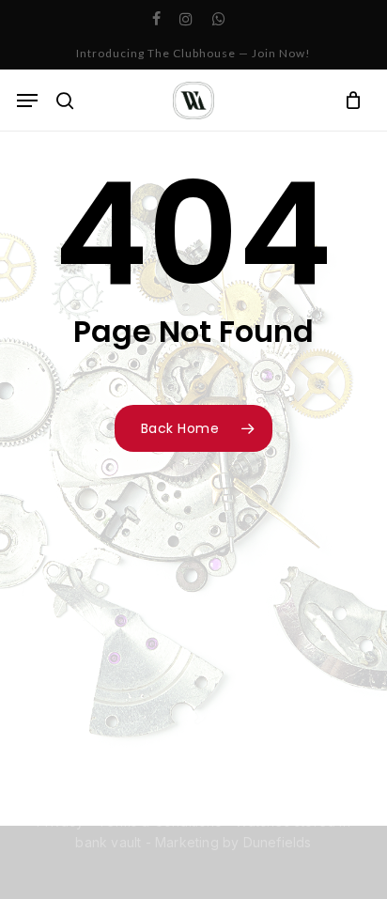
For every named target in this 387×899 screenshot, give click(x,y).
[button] (27, 100)
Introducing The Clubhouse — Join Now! (193, 53)
